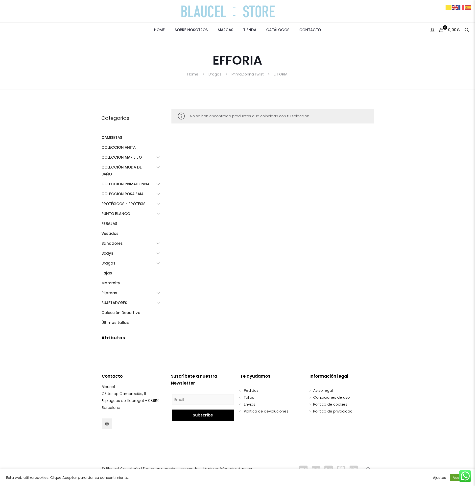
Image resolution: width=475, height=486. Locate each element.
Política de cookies (330, 404)
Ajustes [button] (439, 477)
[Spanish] (468, 7)
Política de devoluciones (266, 411)
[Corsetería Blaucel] (237, 11)
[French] (461, 7)
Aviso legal (323, 390)
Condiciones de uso (331, 397)
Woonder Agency (236, 468)
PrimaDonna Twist (248, 74)
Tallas (249, 397)
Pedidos (251, 390)
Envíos (249, 404)
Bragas (215, 74)
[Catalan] (449, 7)
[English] (455, 7)
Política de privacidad (333, 411)
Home (192, 74)
